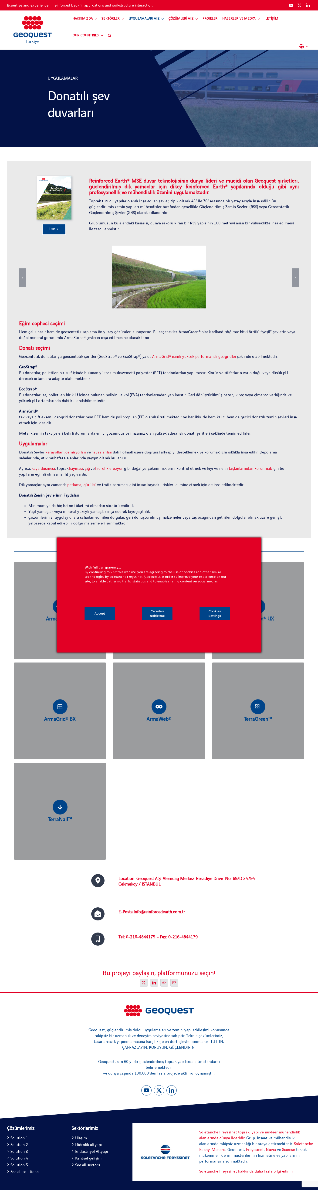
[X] (144, 982)
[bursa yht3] (159, 1007)
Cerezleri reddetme (157, 613)
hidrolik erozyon (109, 468)
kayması (76, 468)
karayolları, (55, 452)
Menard (218, 1149)
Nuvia (271, 1149)
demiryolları (75, 452)
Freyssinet (255, 1149)
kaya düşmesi (43, 468)
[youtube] (291, 5)
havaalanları (101, 452)
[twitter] (299, 5)
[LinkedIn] (154, 982)
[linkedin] (308, 5)
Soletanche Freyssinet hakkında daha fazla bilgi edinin (246, 1171)
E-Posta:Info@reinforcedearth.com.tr (151, 912)
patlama (74, 484)
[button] (109, 35)
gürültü (90, 484)
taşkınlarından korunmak (250, 468)
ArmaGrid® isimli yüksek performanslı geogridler (194, 356)
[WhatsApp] (164, 982)
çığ (87, 468)
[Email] (174, 982)
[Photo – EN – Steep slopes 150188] (54, 177)
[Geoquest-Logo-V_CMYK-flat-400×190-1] (32, 18)
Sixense (288, 1149)
